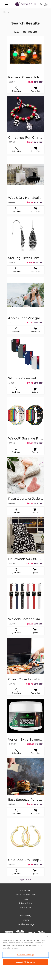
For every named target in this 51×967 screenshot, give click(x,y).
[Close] (48, 936)
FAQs (25, 899)
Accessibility (25, 916)
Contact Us (25, 890)
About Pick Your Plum (25, 894)
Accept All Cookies (25, 962)
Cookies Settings (25, 924)
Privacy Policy (25, 903)
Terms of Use (25, 907)
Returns (25, 920)
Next (39, 883)
